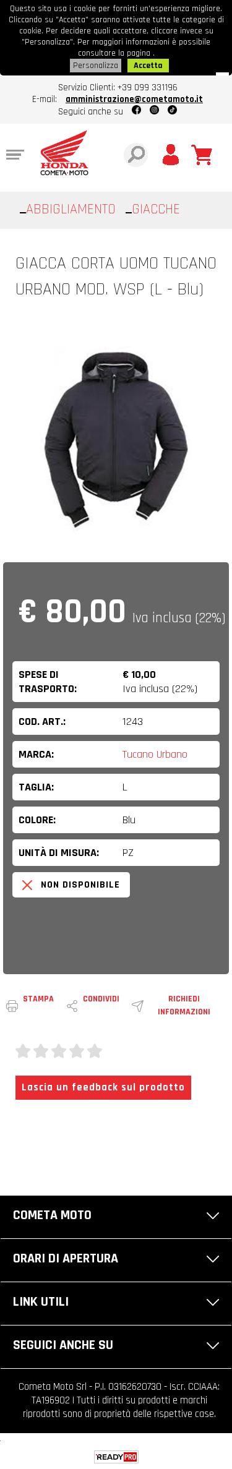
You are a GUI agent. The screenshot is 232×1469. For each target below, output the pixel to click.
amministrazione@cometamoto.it (134, 99)
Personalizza (95, 65)
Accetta (148, 65)
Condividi (101, 998)
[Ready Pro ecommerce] (116, 1457)
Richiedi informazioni (184, 1005)
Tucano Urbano (154, 754)
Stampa (38, 998)
